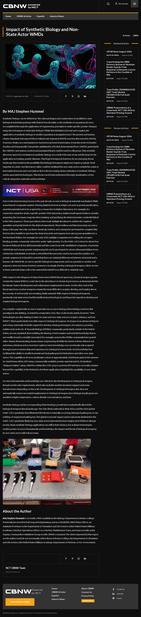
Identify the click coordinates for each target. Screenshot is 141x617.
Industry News (112, 55)
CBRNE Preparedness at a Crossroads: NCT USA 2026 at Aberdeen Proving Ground (120, 110)
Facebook (120, 589)
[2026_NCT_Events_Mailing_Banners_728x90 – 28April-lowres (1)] (51, 190)
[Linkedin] (85, 96)
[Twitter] (72, 96)
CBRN (135, 35)
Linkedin (120, 594)
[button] (108, 3)
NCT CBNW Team (15, 567)
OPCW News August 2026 (119, 51)
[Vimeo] (113, 598)
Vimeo (119, 598)
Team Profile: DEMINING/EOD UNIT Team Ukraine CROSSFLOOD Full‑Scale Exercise (120, 93)
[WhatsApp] (78, 96)
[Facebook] (66, 96)
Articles (126, 35)
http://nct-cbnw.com (13, 572)
